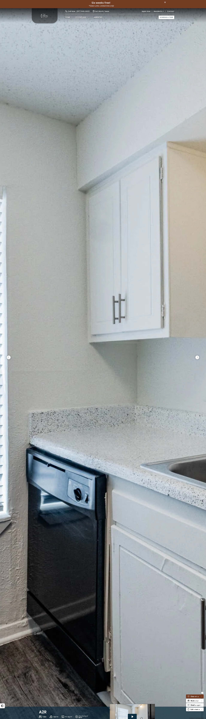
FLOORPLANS (81, 17)
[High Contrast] (2, 705)
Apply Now (146, 11)
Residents (158, 11)
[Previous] (9, 358)
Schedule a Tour (166, 17)
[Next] (197, 358)
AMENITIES (98, 17)
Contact (170, 11)
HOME (67, 17)
